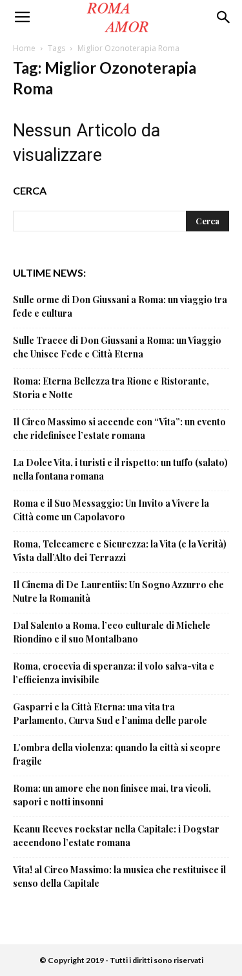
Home (24, 48)
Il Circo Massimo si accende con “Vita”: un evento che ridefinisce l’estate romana (119, 428)
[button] (224, 17)
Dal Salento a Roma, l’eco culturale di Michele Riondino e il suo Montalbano (111, 632)
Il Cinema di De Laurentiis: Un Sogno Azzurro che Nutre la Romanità (118, 591)
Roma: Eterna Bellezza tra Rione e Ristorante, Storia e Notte (111, 388)
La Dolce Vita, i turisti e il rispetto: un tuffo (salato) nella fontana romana (120, 469)
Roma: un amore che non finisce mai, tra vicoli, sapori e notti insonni (112, 795)
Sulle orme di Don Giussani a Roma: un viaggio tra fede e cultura (120, 306)
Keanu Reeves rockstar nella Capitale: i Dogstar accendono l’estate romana (116, 836)
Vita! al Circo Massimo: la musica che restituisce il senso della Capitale (119, 876)
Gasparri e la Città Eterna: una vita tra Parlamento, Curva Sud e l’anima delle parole (110, 714)
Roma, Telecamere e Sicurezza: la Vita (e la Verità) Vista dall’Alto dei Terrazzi (120, 551)
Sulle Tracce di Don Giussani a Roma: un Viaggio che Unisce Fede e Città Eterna (117, 347)
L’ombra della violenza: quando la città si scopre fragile (117, 754)
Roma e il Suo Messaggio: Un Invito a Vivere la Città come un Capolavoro (111, 510)
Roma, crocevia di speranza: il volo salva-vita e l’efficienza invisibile (113, 673)
